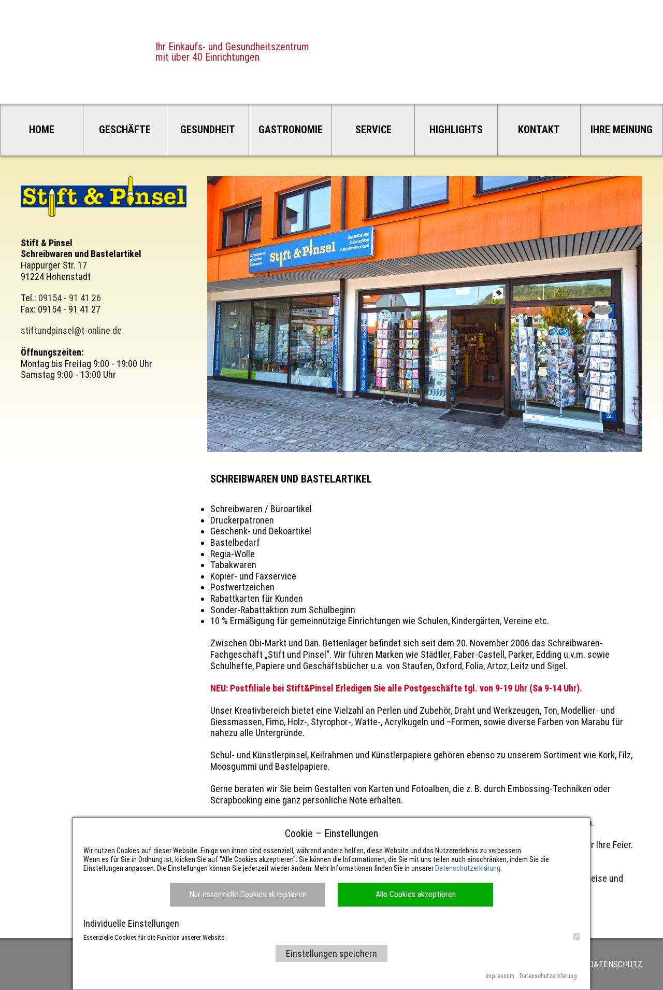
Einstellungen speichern (331, 953)
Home (41, 129)
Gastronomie (290, 129)
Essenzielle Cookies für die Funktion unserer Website (153, 937)
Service (373, 129)
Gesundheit (207, 129)
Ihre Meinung (621, 129)
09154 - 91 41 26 (69, 297)
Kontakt (539, 129)
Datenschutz (615, 964)
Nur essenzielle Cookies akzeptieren (248, 894)
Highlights (456, 129)
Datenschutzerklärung (467, 868)
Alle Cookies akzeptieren (416, 894)
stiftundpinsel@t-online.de (71, 330)
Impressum (499, 976)
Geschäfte (125, 129)
